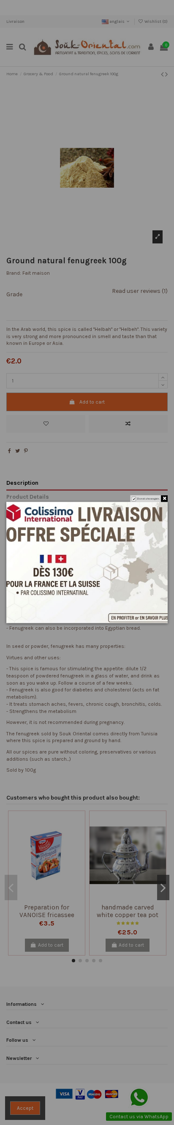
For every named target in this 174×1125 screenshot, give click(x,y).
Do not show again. (148, 498)
